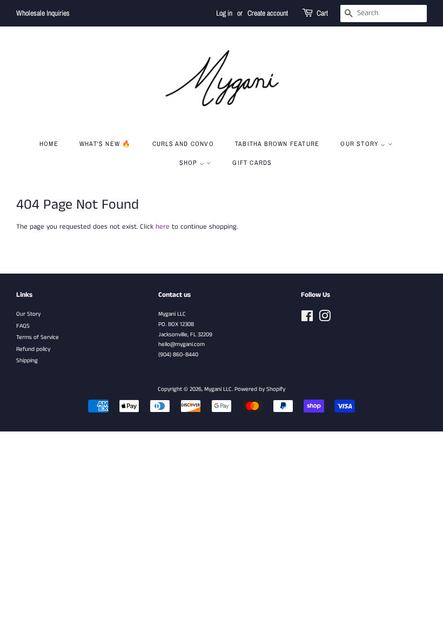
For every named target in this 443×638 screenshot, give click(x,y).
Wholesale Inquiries (43, 13)
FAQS (23, 326)
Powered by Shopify (259, 389)
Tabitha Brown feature (277, 143)
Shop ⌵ (192, 162)
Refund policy (33, 349)
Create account (267, 13)
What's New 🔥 (105, 143)
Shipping (27, 360)
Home (48, 143)
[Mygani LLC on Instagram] (325, 319)
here (163, 227)
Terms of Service (37, 337)
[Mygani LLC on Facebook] (307, 319)
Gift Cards (252, 162)
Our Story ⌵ (363, 143)
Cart (322, 13)
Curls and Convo (183, 143)
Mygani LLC (218, 389)
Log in (224, 13)
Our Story (28, 314)
